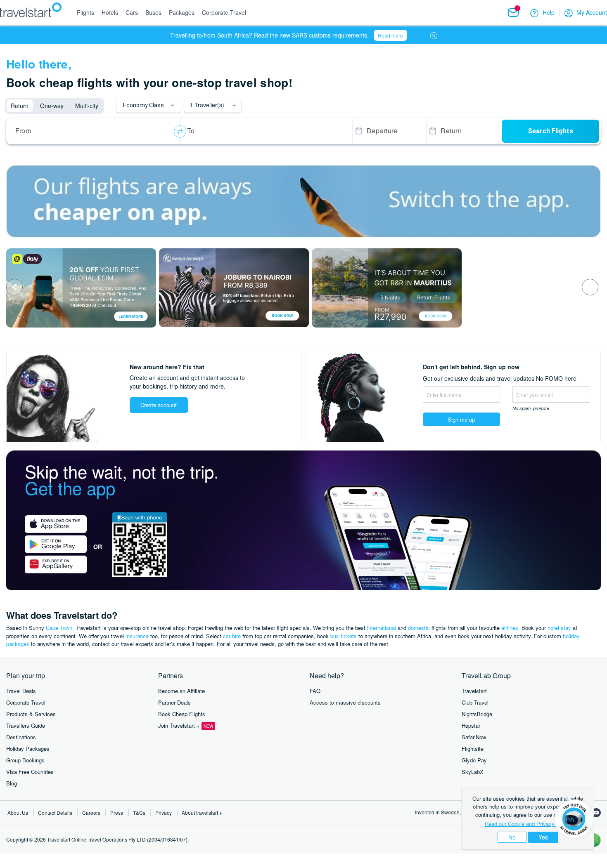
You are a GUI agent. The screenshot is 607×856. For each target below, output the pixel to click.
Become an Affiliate (181, 691)
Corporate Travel (25, 702)
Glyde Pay (474, 760)
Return (19, 105)
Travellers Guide (25, 725)
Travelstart (474, 691)
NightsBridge (477, 714)
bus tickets (343, 636)
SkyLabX (473, 772)
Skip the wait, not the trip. (122, 479)
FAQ (315, 691)
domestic (419, 628)
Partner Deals (174, 702)
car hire (232, 636)
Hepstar (471, 725)
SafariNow (474, 737)
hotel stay (559, 628)
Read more (390, 35)
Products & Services (31, 714)
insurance (137, 636)
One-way (52, 105)
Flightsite (473, 748)
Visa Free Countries (30, 772)
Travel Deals (21, 691)
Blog (11, 783)
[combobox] (94, 131)
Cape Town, (60, 628)
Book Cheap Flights (181, 714)
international (381, 628)
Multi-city (86, 105)
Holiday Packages (28, 748)
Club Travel (475, 702)
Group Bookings (25, 760)
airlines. (510, 628)
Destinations (21, 737)
